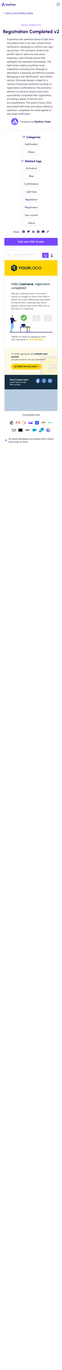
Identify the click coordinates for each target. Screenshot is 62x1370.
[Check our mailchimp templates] (12, 423)
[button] (58, 4)
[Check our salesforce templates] (34, 430)
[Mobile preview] (52, 255)
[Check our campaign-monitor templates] (31, 423)
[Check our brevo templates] (50, 423)
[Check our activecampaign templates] (37, 423)
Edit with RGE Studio (31, 241)
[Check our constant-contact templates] (48, 430)
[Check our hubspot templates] (24, 423)
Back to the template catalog (19, 13)
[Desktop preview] (45, 255)
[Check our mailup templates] (27, 430)
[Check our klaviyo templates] (20, 430)
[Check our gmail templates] (18, 423)
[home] (8, 4)
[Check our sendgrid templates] (41, 430)
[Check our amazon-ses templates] (43, 423)
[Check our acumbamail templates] (13, 430)
